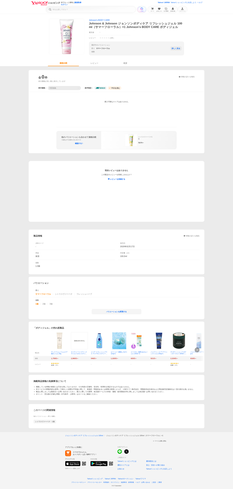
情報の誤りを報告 (193, 236)
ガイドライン (115, 482)
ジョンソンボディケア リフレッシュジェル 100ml (84, 435)
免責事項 (124, 482)
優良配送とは (151, 461)
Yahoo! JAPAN (164, 2)
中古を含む (115, 88)
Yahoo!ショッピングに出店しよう (183, 2)
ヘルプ (199, 2)
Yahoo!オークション (125, 479)
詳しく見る (176, 48)
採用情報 (131, 482)
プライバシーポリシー (78, 482)
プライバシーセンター (94, 482)
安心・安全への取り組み (155, 465)
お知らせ (120, 469)
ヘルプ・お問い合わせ (142, 482)
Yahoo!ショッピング (95, 479)
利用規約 (106, 482)
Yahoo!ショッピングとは (126, 461)
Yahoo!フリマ (140, 479)
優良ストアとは (123, 465)
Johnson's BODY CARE (99, 20)
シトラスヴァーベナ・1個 (45, 421)
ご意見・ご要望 (156, 482)
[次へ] (197, 349)
